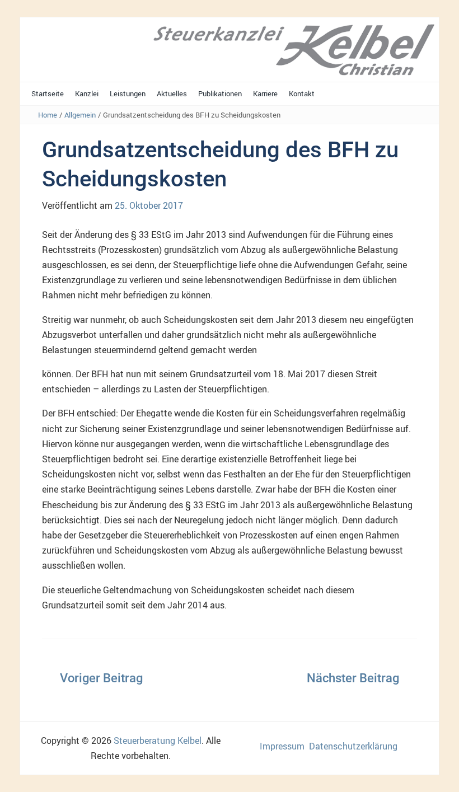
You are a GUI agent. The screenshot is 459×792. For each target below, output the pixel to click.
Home (47, 115)
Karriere (265, 93)
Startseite (47, 93)
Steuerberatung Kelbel (158, 740)
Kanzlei (87, 93)
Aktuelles (172, 93)
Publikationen (220, 93)
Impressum (282, 746)
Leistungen (128, 93)
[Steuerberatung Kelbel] (229, 49)
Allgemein (80, 115)
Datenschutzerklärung (353, 746)
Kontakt (302, 93)
